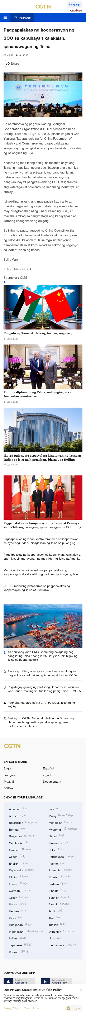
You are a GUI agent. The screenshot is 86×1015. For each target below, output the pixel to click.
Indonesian (26, 931)
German (19, 890)
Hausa (17, 904)
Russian (59, 876)
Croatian (20, 849)
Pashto (57, 863)
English (8, 768)
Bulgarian (21, 836)
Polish (57, 849)
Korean (18, 951)
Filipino (18, 876)
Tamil (56, 911)
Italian (17, 938)
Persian (58, 842)
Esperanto (21, 870)
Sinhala (58, 890)
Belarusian (23, 822)
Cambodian (19, 842)
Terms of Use (31, 1008)
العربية (47, 775)
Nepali (56, 836)
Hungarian (20, 924)
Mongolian (61, 822)
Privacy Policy (11, 1008)
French (19, 883)
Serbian (58, 883)
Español (48, 768)
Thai (55, 917)
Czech (17, 856)
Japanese (20, 945)
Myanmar (63, 829)
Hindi (15, 917)
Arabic (17, 815)
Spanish (59, 897)
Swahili (59, 904)
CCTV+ (8, 788)
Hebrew (18, 911)
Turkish (58, 924)
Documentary (52, 781)
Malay (61, 815)
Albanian (18, 808)
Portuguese (62, 856)
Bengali (17, 829)
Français (9, 775)
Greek (18, 897)
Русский (9, 781)
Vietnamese (62, 945)
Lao (54, 808)
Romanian (60, 870)
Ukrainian (62, 931)
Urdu (55, 938)
